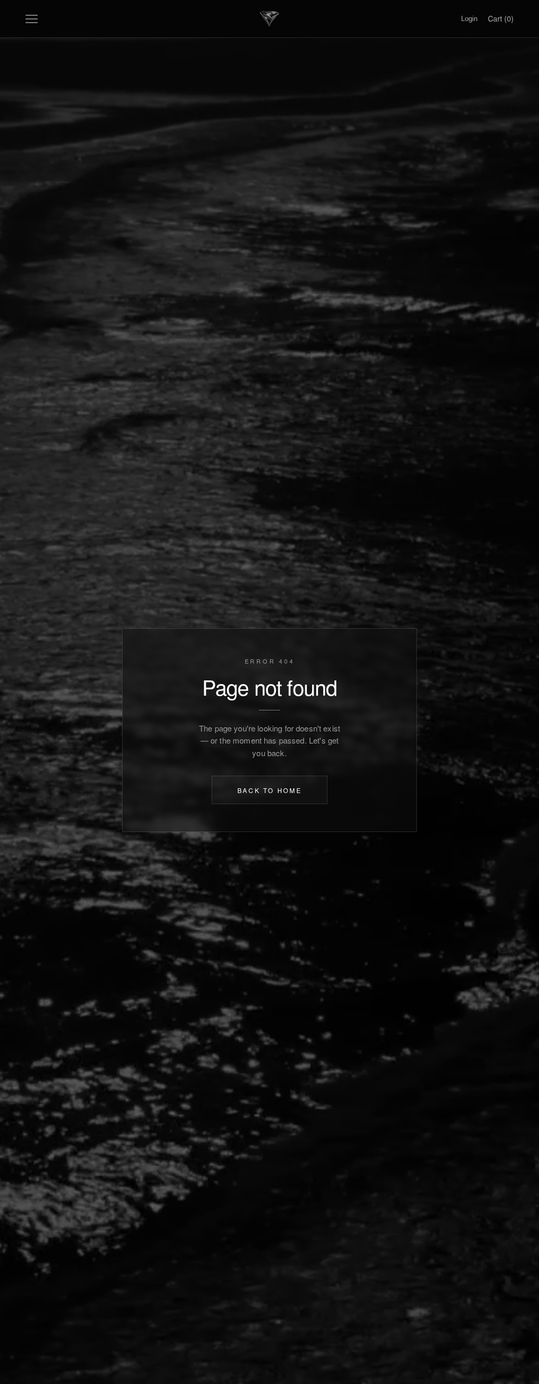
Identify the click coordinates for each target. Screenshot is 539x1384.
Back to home (269, 789)
